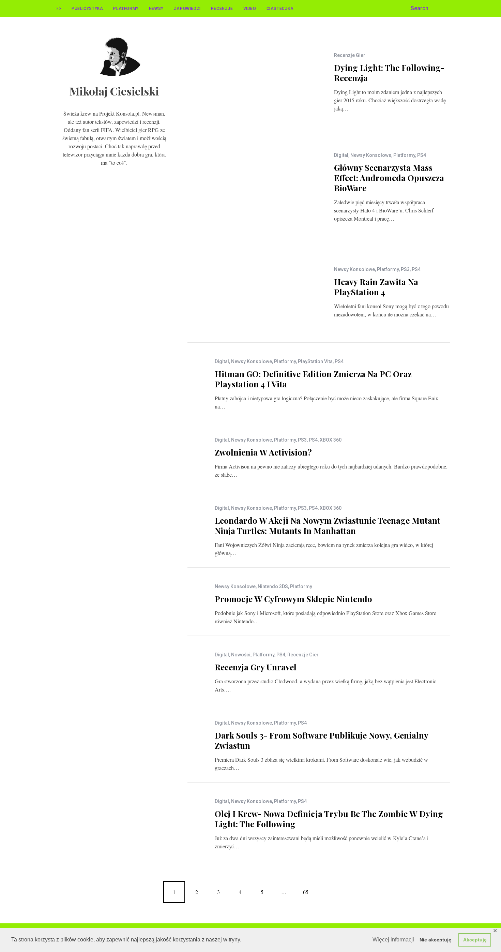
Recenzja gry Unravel (256, 666)
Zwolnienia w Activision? (263, 452)
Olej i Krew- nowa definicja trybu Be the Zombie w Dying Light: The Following (329, 818)
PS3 (405, 269)
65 (305, 891)
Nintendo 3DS (273, 586)
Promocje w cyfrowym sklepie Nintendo (293, 598)
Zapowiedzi (187, 8)
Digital (341, 155)
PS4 (421, 155)
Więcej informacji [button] (393, 939)
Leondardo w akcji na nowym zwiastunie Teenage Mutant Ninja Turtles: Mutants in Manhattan (327, 525)
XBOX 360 (330, 440)
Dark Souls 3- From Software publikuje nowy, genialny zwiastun (321, 740)
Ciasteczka (280, 8)
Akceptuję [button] (475, 939)
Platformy (125, 8)
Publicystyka (87, 8)
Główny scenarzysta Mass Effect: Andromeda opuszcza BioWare (389, 177)
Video (249, 8)
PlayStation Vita (315, 361)
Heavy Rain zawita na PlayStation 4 (376, 286)
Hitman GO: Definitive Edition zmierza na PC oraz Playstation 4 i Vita (313, 378)
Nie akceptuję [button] (435, 939)
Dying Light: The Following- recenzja (389, 72)
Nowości (240, 654)
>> (58, 8)
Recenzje (222, 8)
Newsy (156, 8)
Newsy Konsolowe (370, 155)
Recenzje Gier (349, 55)
